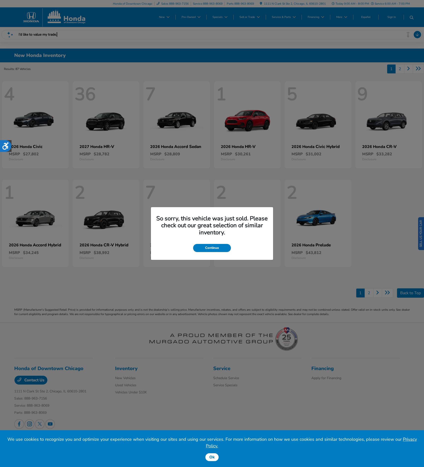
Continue (212, 248)
